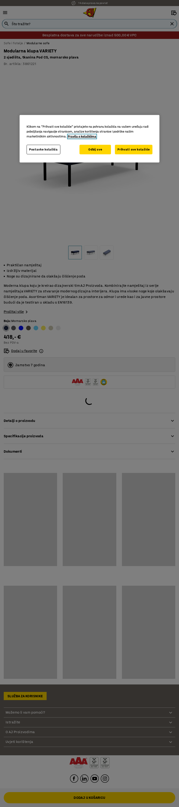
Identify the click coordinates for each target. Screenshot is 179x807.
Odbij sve (95, 149)
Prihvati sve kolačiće (133, 149)
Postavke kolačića (43, 149)
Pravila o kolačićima (82, 136)
